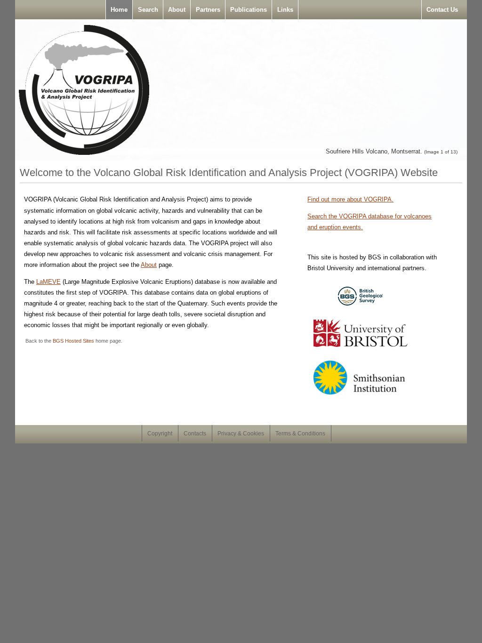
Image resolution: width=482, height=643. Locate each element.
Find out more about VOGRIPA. (350, 199)
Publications (248, 9)
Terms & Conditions (300, 433)
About (176, 9)
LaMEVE (48, 281)
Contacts (195, 433)
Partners (208, 9)
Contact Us (442, 9)
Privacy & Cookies (240, 433)
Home (119, 9)
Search (148, 9)
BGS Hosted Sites (73, 341)
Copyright (159, 433)
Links (285, 9)
